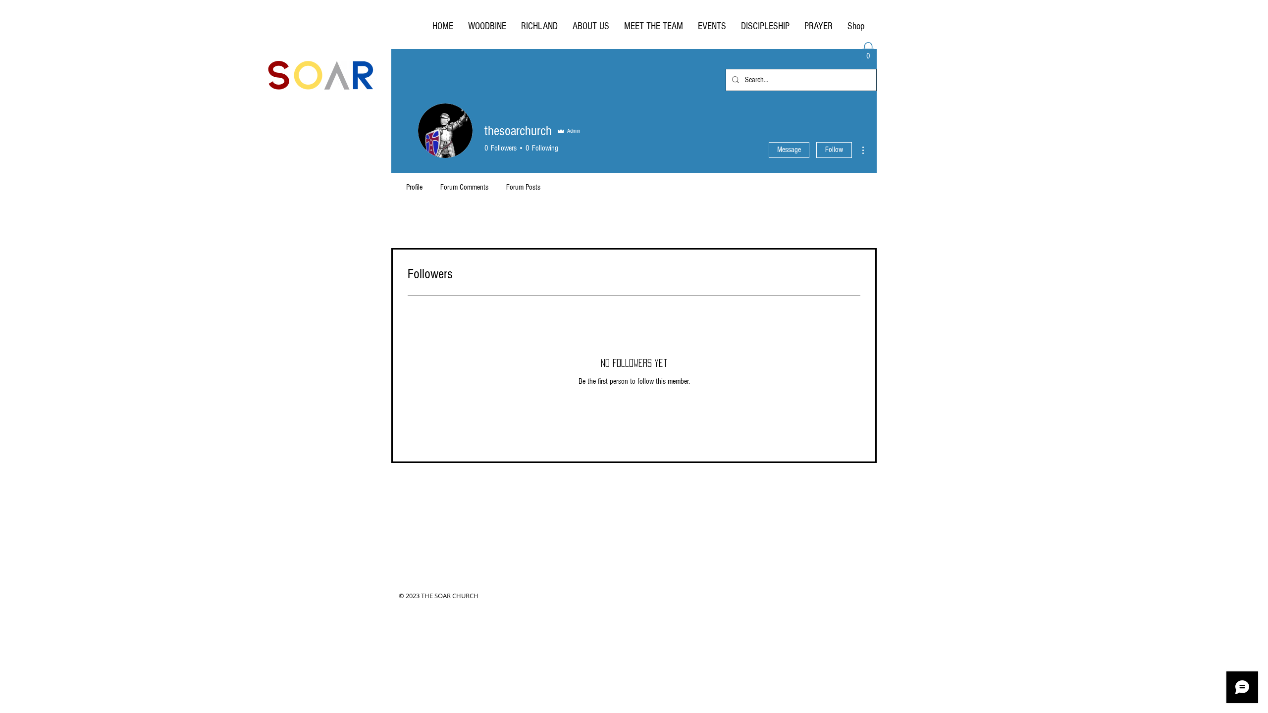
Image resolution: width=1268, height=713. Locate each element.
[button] (868, 52)
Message (789, 149)
